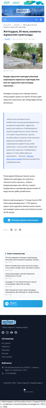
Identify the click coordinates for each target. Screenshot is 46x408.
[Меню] (5, 19)
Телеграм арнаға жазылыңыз (24, 220)
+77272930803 (10, 373)
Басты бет (7, 25)
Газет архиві (7, 357)
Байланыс (6, 346)
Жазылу (5, 353)
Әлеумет (17, 25)
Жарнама (6, 350)
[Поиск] (36, 19)
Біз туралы (6, 343)
